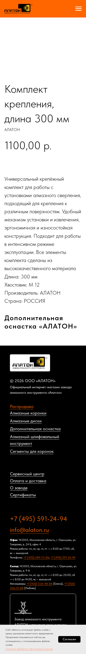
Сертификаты (23, 494)
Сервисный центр (27, 473)
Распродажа (22, 406)
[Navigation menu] (78, 9)
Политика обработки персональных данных (29, 648)
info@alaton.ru (29, 529)
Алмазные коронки (28, 413)
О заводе (19, 487)
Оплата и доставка (28, 480)
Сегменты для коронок (32, 451)
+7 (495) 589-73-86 (36, 557)
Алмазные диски (26, 420)
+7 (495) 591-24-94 (38, 519)
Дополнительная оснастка (35, 428)
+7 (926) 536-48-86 (39, 583)
